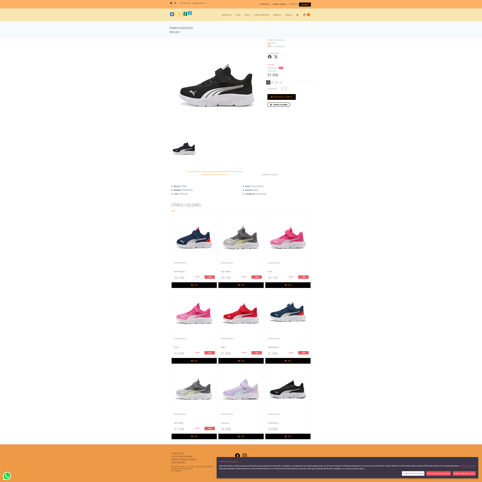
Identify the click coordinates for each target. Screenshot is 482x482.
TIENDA (288, 15)
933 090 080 (185, 3)
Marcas (277, 15)
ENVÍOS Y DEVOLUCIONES (183, 459)
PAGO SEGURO (178, 462)
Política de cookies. (467, 465)
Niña (238, 15)
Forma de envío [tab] (269, 174)
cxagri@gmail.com (199, 3)
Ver (195, 285)
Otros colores (280, 104)
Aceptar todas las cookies (464, 473)
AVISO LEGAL (177, 453)
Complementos (261, 15)
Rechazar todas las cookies (438, 473)
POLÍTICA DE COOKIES (181, 456)
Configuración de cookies (413, 473)
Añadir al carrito (282, 97)
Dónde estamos (279, 4)
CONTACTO (293, 4)
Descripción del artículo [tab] (215, 174)
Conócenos (264, 4)
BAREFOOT (227, 15)
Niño (247, 15)
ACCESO (305, 4)
